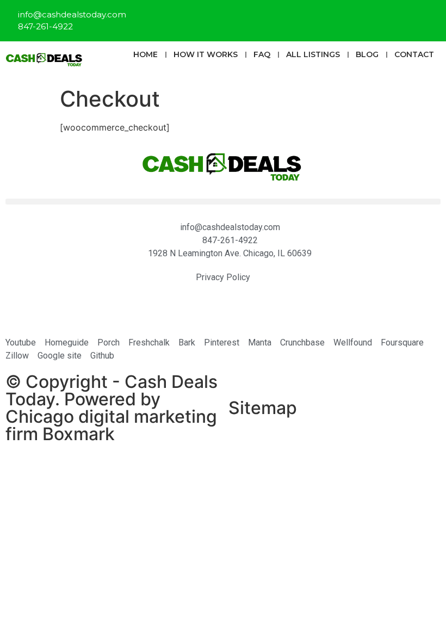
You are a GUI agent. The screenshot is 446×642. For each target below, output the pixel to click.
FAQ (261, 54)
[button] (223, 202)
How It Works (206, 54)
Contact (414, 54)
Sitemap (262, 407)
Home (145, 54)
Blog (367, 54)
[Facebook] (361, 19)
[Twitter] (394, 19)
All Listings (313, 54)
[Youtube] (427, 19)
